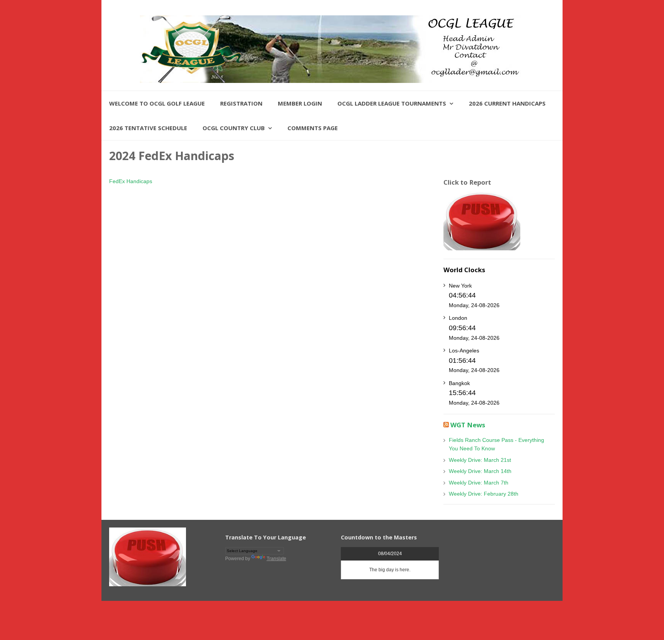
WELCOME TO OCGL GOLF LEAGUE (157, 103)
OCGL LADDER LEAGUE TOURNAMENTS (391, 103)
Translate (276, 558)
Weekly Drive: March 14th (480, 471)
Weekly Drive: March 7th (478, 483)
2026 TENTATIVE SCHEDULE (148, 128)
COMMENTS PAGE (312, 128)
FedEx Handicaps (130, 181)
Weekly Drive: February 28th (483, 494)
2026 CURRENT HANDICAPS (507, 103)
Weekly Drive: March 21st (480, 460)
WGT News (467, 424)
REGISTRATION (241, 103)
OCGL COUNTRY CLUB (234, 128)
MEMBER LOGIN (300, 103)
